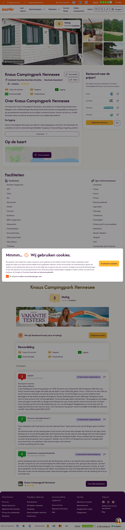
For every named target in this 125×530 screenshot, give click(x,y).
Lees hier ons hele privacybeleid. (41, 272)
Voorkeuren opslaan (109, 263)
